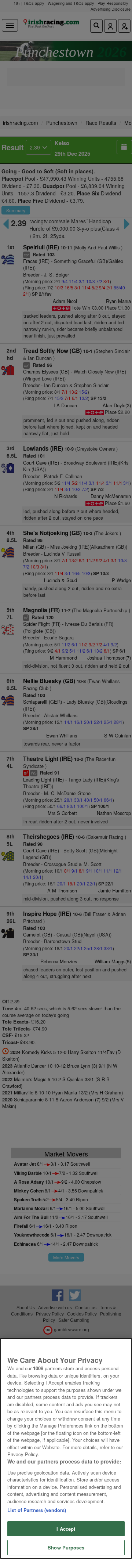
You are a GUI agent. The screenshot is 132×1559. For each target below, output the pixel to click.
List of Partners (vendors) (36, 1509)
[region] (66, 1448)
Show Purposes (66, 1547)
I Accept (65, 1528)
